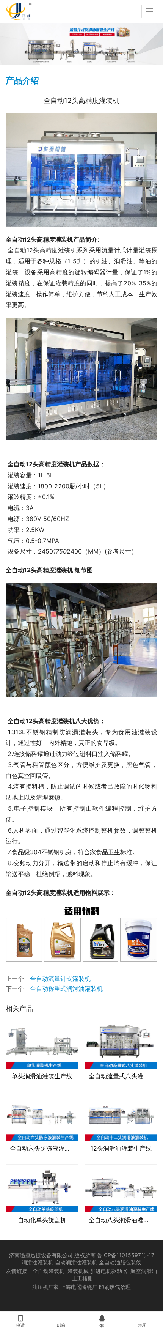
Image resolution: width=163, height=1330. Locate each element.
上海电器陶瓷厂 (79, 1287)
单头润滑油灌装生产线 (42, 1076)
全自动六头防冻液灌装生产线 (42, 1148)
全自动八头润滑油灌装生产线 (121, 1220)
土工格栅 (82, 1278)
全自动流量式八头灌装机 (121, 1076)
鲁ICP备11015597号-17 (125, 1255)
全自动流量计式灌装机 (60, 978)
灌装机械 (78, 1271)
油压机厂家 (45, 1287)
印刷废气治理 (115, 1287)
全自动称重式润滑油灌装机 (66, 988)
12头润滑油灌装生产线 (121, 1148)
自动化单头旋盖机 (42, 1220)
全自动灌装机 (48, 1271)
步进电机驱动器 (110, 1271)
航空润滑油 (143, 1271)
